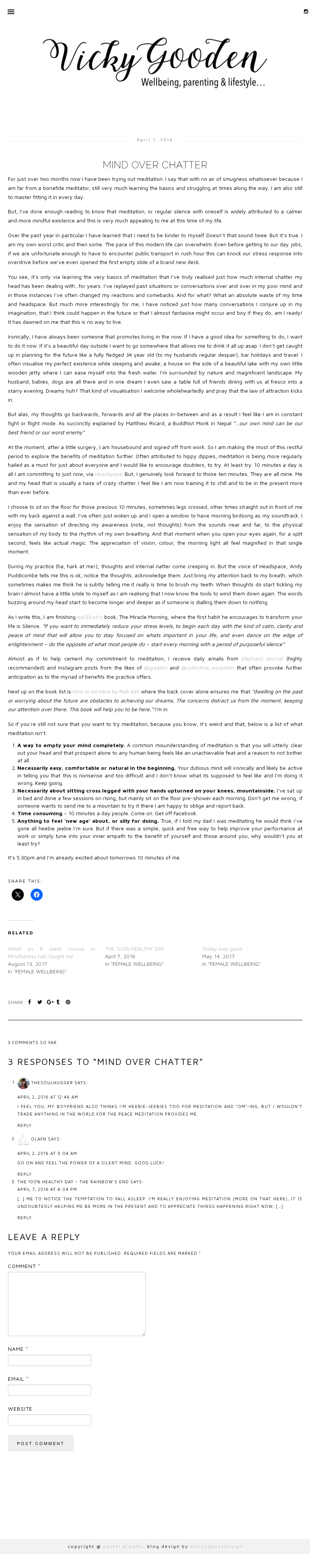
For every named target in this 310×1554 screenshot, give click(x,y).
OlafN (38, 1138)
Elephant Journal (264, 658)
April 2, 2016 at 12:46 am (47, 1096)
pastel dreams (123, 1546)
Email (18, 1378)
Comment (24, 1266)
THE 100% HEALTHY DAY (134, 948)
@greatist (157, 667)
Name (18, 1349)
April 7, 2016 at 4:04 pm (47, 1189)
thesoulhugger (52, 1082)
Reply (24, 1125)
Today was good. (222, 948)
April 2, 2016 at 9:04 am (47, 1153)
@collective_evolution (207, 667)
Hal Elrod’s (89, 617)
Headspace (108, 474)
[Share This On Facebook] (31, 1002)
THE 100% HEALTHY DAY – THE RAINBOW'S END (73, 1181)
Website (20, 1408)
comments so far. (35, 1042)
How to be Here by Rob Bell (107, 691)
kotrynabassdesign (216, 1546)
